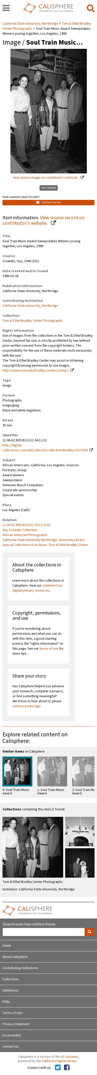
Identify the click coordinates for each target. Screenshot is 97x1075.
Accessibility (11, 1035)
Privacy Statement (16, 1024)
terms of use (49, 648)
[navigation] (6, 8)
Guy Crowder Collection (19, 530)
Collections (10, 979)
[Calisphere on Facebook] (67, 1068)
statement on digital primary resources (37, 588)
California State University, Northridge (30, 23)
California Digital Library (59, 1061)
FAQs (6, 1001)
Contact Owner (51, 202)
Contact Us (10, 1046)
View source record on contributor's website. (43, 220)
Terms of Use (12, 1012)
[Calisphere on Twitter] (58, 1068)
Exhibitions (10, 990)
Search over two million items (28, 924)
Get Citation (48, 188)
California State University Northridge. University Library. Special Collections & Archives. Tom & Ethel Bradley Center (45, 542)
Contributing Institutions (20, 968)
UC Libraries (69, 1056)
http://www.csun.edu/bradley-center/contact (35, 370)
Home (6, 945)
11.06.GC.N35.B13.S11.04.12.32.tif (26, 525)
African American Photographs (25, 535)
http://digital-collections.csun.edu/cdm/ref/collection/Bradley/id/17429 (45, 448)
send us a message (26, 706)
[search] (91, 8)
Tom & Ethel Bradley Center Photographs (32, 320)
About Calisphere (15, 956)
